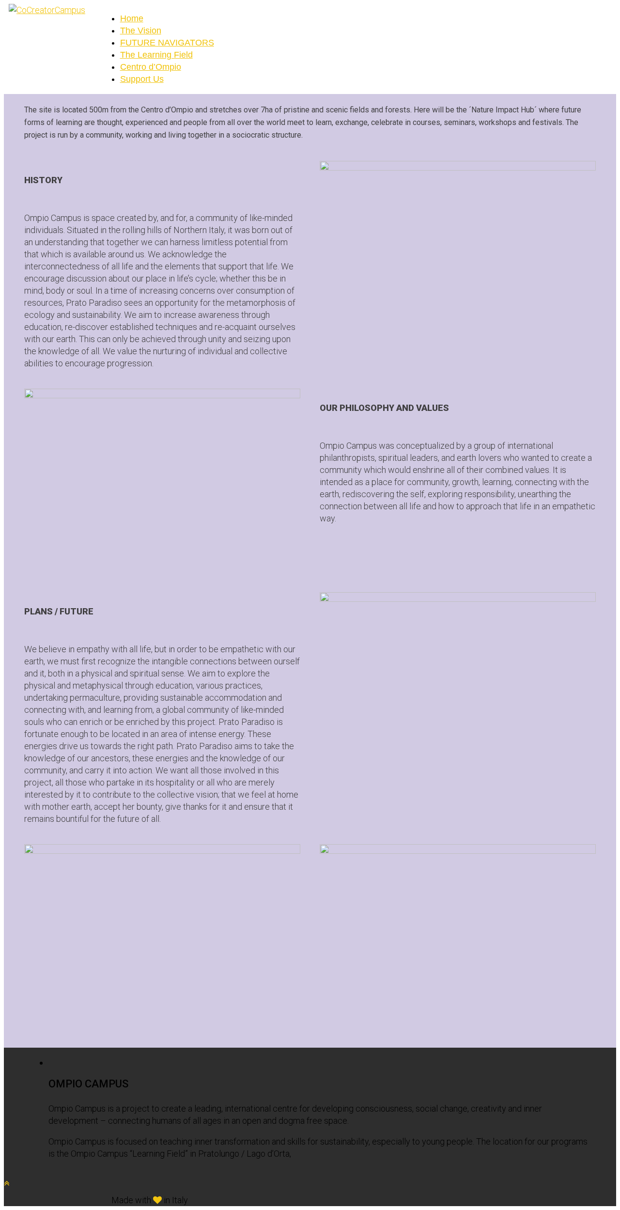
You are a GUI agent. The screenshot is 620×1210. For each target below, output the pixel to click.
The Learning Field (156, 55)
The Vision (140, 30)
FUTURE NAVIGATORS (167, 42)
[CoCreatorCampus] (47, 10)
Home (131, 18)
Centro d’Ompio (150, 67)
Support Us (142, 79)
